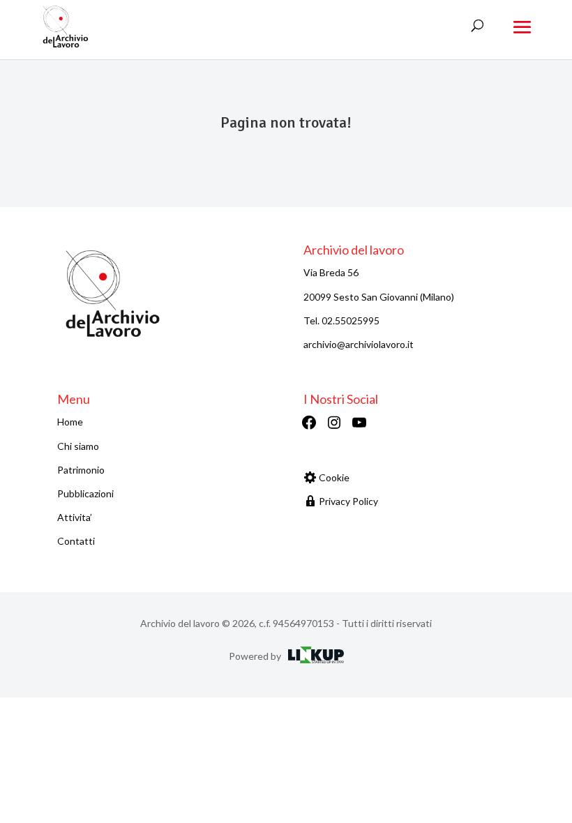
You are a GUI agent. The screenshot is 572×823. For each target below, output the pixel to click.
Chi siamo (78, 446)
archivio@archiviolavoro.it (358, 344)
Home (70, 422)
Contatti (76, 541)
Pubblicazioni (85, 493)
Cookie (334, 477)
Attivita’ (74, 517)
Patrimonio (81, 470)
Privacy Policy (348, 501)
